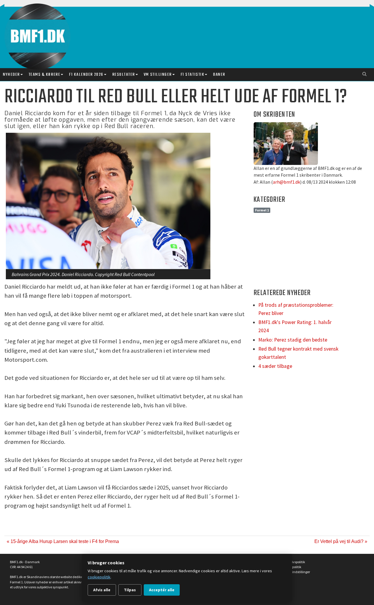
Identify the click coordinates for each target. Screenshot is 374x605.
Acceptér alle (161, 589)
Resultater (123, 74)
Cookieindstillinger (296, 572)
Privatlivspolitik (293, 562)
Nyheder (11, 74)
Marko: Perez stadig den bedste (292, 340)
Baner (219, 74)
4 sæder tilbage (275, 366)
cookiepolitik (99, 577)
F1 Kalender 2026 (86, 74)
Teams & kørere (44, 74)
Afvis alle (101, 589)
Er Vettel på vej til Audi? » (340, 541)
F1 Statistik (192, 74)
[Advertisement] (200, 32)
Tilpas (130, 589)
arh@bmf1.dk (286, 182)
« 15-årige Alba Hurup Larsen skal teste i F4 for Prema (63, 541)
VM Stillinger (158, 74)
